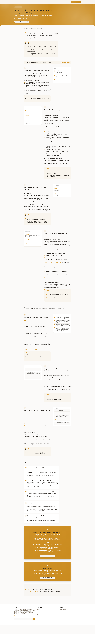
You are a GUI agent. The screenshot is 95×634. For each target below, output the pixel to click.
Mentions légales (63, 609)
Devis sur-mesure (40, 614)
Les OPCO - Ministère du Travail (33, 591)
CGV (61, 611)
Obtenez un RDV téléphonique (21, 21)
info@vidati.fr (58, 534)
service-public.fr (30, 593)
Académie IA (39, 609)
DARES (28, 589)
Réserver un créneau (64, 62)
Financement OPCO (40, 611)
